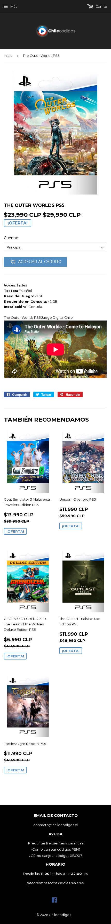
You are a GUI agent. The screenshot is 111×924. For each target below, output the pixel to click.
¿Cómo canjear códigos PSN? (56, 849)
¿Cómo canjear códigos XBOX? (55, 855)
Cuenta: (11, 238)
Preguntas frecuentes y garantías (55, 843)
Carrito (101, 6)
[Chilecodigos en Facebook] (54, 901)
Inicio (8, 55)
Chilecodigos (60, 915)
